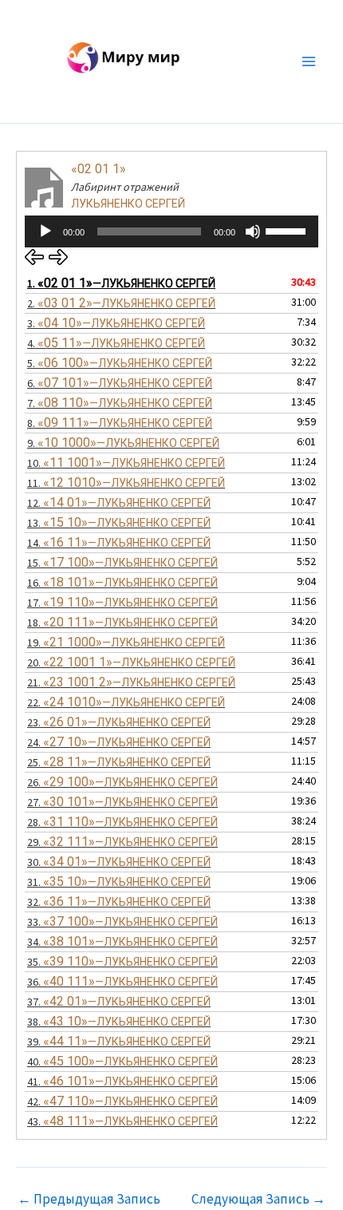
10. (126, 462)
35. (122, 961)
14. (119, 542)
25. (119, 761)
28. (122, 821)
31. (119, 881)
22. (126, 702)
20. (131, 662)
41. (122, 1081)
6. (119, 382)
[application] (171, 231)
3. (116, 322)
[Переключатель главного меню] (309, 61)
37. (119, 1001)
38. (119, 1021)
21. (131, 682)
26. (122, 781)
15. (122, 562)
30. (119, 861)
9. (123, 442)
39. (119, 1041)
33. (122, 921)
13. (119, 522)
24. (119, 741)
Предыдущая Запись (89, 1199)
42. (122, 1101)
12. (119, 502)
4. (116, 342)
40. (122, 1061)
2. (121, 302)
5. (119, 362)
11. (126, 482)
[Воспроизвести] (45, 231)
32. (119, 901)
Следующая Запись (258, 1199)
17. (122, 602)
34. (122, 941)
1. (121, 283)
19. (126, 642)
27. (122, 801)
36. (122, 981)
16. (122, 582)
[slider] (288, 230)
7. (119, 402)
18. (122, 622)
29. (122, 841)
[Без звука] (253, 231)
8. (119, 422)
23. (119, 722)
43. (122, 1121)
